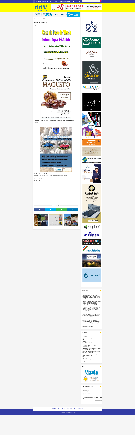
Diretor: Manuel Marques (65, 1)
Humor (51, 1)
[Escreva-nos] (79, 1)
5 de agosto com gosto (70, 224)
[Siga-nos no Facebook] (73, 1)
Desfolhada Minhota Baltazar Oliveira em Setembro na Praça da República (41, 223)
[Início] (34, 1)
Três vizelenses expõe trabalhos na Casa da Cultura (56, 223)
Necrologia (38, 1)
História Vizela (45, 1)
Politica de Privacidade (66, 408)
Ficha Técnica (80, 408)
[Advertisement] (56, 193)
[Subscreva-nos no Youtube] (76, 1)
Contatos (56, 1)
